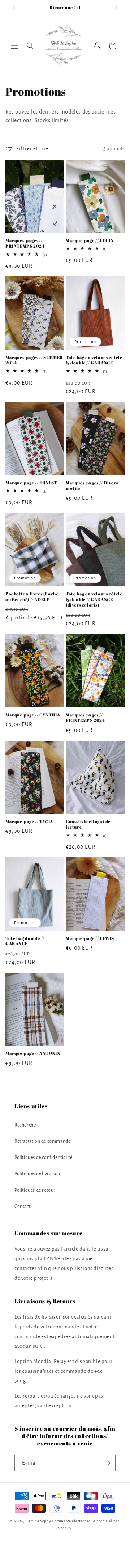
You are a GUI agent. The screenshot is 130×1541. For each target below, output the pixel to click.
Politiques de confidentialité (43, 1157)
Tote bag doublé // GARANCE (24, 941)
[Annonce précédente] (13, 8)
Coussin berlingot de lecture (88, 824)
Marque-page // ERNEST (31, 482)
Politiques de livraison (37, 1173)
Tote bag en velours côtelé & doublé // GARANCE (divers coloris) (94, 599)
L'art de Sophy (38, 1521)
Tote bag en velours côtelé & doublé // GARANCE (94, 360)
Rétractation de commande (42, 1141)
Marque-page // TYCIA (29, 821)
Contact (22, 1206)
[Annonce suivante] (117, 8)
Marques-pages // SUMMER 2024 (34, 360)
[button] (14, 46)
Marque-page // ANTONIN (32, 1053)
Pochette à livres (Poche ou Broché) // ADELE (31, 596)
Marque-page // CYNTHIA (32, 715)
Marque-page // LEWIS (90, 938)
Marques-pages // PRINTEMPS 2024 (24, 243)
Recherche (25, 1125)
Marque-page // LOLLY (90, 240)
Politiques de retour (35, 1190)
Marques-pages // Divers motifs (92, 485)
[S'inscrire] (107, 1463)
